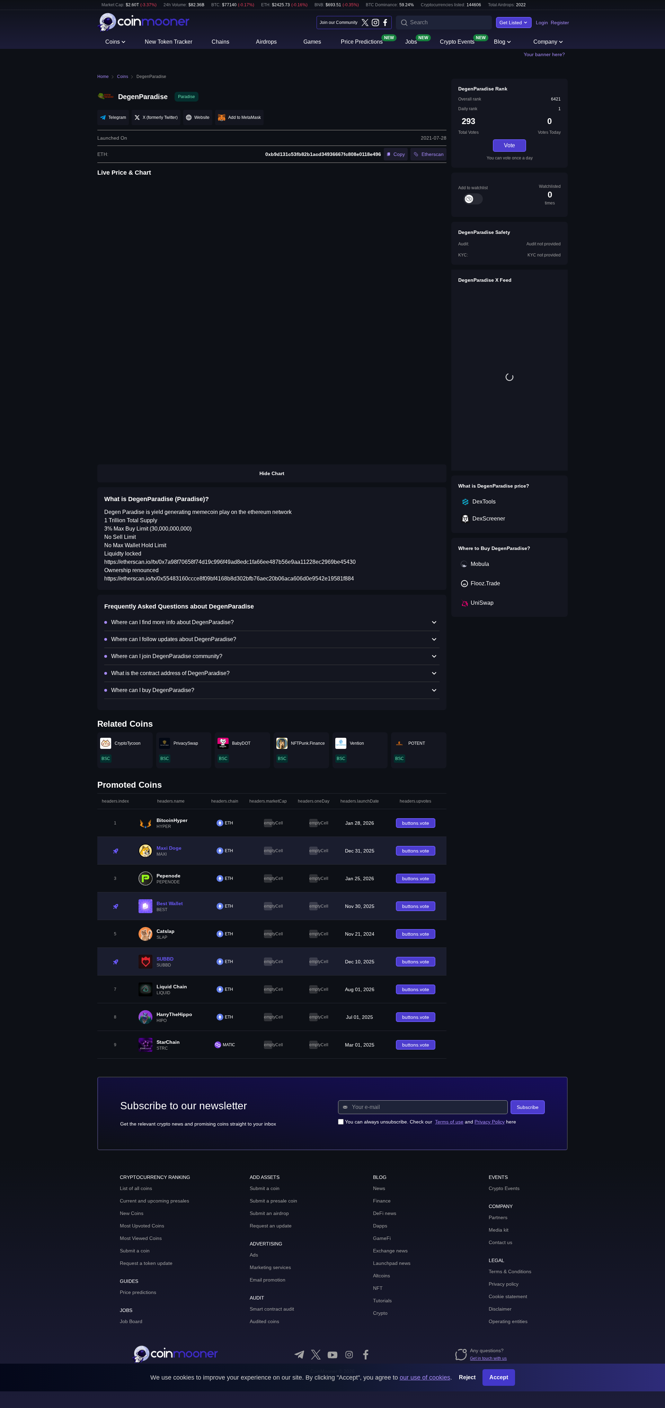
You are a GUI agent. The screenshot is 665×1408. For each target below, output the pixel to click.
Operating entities (508, 1321)
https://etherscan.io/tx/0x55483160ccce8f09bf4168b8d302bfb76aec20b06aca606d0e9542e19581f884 (229, 578)
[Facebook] (385, 22)
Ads (254, 1255)
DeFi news (384, 1213)
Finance (382, 1201)
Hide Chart (271, 473)
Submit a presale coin (273, 1201)
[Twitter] (365, 22)
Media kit (498, 1230)
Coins (112, 42)
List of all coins (136, 1188)
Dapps (380, 1225)
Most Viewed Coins (141, 1238)
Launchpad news (391, 1263)
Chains (220, 42)
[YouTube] (332, 1354)
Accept (498, 1377)
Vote (509, 145)
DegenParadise (151, 76)
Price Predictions (362, 41)
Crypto (380, 1313)
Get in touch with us (488, 1358)
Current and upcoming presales (154, 1201)
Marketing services (270, 1267)
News (379, 1188)
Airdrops (266, 42)
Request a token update (146, 1263)
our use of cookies (425, 1377)
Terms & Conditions (510, 1271)
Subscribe (528, 1107)
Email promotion (267, 1280)
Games (312, 42)
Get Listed (510, 22)
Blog (499, 42)
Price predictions (138, 1292)
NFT (378, 1288)
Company (545, 42)
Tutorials (382, 1300)
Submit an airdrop (269, 1213)
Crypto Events (457, 41)
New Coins (131, 1213)
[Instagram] (375, 22)
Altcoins (381, 1275)
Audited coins (264, 1321)
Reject (467, 1377)
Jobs (411, 41)
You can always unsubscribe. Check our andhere (430, 1122)
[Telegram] (299, 1354)
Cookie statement (508, 1296)
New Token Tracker (168, 42)
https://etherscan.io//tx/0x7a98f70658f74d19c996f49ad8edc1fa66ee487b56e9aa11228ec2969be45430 (230, 562)
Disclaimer (500, 1309)
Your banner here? (544, 54)
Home (103, 76)
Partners (498, 1217)
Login (542, 22)
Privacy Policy (490, 1122)
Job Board (131, 1321)
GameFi (382, 1238)
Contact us (500, 1242)
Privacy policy (503, 1284)
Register (560, 22)
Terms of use (449, 1122)
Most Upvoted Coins (142, 1225)
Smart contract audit (272, 1309)
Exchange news (390, 1250)
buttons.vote (415, 823)
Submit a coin (135, 1250)
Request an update (271, 1225)
